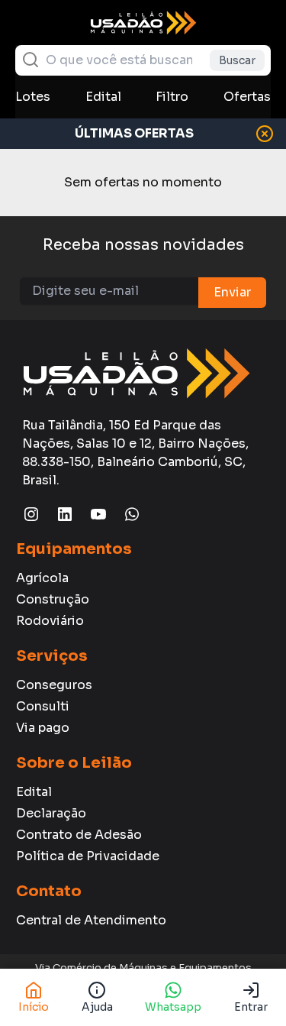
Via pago (42, 728)
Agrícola (42, 578)
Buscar (237, 60)
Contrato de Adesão (79, 835)
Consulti (42, 706)
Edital (103, 97)
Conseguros (54, 685)
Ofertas (247, 97)
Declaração (51, 813)
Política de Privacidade (87, 856)
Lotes (32, 97)
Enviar (232, 292)
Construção (52, 599)
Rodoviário (50, 621)
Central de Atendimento (91, 920)
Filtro (172, 97)
